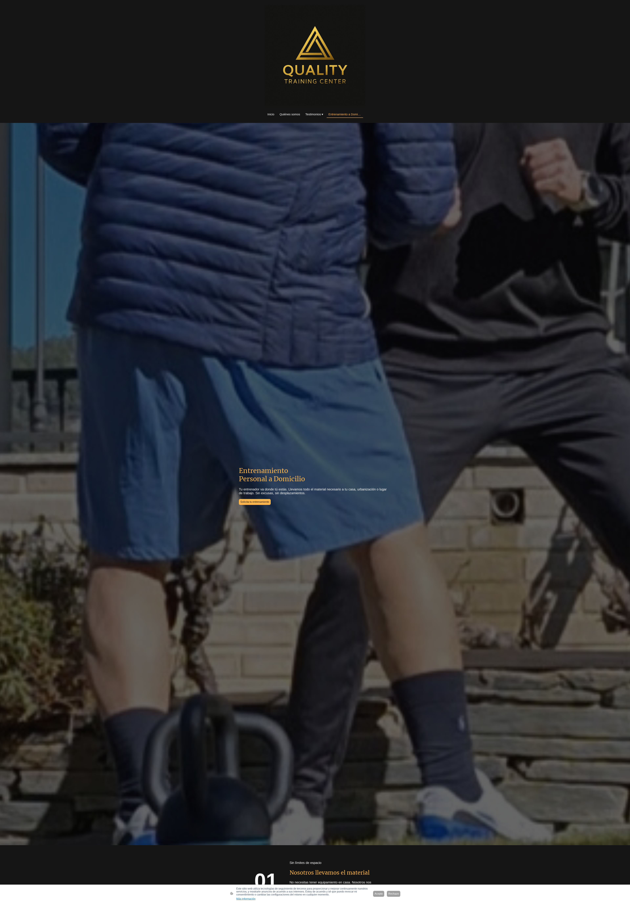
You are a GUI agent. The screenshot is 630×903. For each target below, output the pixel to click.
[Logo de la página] (315, 55)
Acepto (379, 893)
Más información (245, 898)
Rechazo (393, 893)
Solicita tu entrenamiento (254, 501)
